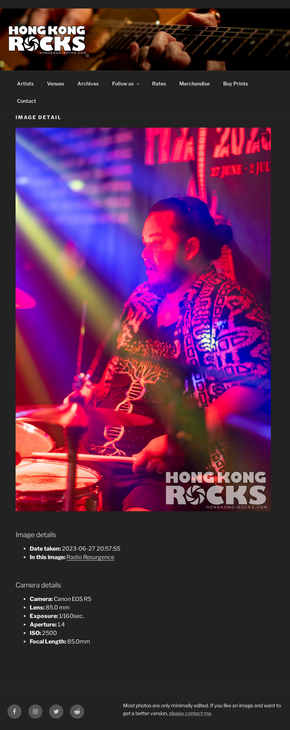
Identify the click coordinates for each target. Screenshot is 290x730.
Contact (26, 101)
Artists (25, 83)
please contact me (190, 713)
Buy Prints (235, 83)
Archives (88, 83)
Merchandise (194, 83)
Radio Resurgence (90, 557)
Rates (159, 83)
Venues (55, 83)
